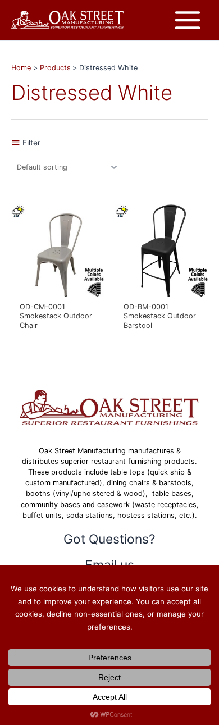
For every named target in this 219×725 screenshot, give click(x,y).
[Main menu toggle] (187, 20)
